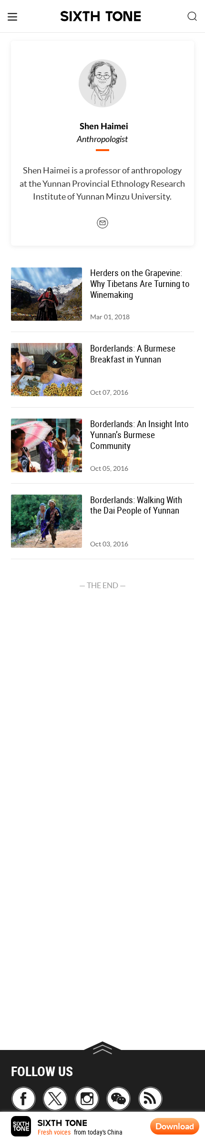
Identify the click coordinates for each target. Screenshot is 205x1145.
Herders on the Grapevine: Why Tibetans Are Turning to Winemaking (140, 283)
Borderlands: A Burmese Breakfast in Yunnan (132, 354)
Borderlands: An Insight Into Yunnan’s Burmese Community (139, 435)
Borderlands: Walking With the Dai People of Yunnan (136, 505)
